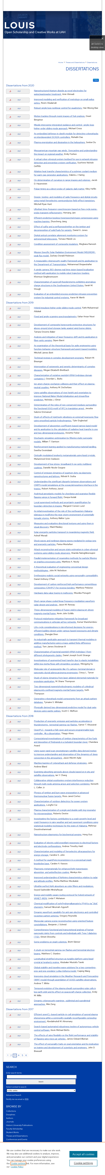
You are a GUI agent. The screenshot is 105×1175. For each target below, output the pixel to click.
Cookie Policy (17, 1166)
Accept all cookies (83, 1154)
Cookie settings (18, 1163)
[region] (52, 1158)
